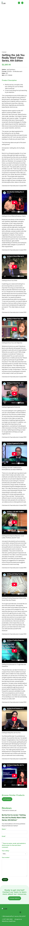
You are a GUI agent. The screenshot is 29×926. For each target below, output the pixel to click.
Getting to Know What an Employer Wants (14, 216)
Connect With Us (14, 898)
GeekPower (12, 921)
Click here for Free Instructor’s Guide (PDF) (14, 186)
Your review (6, 857)
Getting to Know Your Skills (9, 280)
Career (4, 52)
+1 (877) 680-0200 (7, 919)
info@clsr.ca (18, 919)
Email (4, 836)
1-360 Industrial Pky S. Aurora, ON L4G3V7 (14, 916)
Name (4, 829)
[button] (14, 80)
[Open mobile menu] (20, 912)
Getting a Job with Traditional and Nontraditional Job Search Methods (12, 468)
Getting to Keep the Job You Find (11, 732)
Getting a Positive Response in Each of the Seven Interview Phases (14, 599)
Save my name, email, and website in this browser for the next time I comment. (14, 845)
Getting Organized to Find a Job (11, 407)
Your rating (6, 851)
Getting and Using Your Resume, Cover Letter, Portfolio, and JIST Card (13, 537)
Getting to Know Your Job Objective (12, 343)
